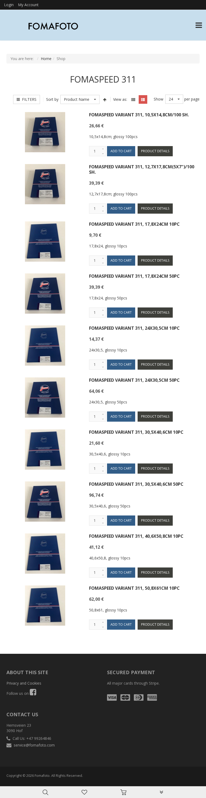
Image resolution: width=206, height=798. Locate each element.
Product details (155, 151)
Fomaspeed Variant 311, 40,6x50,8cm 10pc (136, 536)
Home (46, 58)
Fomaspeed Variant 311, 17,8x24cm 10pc (134, 224)
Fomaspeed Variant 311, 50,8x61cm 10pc (134, 588)
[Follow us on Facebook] (33, 693)
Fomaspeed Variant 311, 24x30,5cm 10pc (134, 328)
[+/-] (105, 99)
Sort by (52, 99)
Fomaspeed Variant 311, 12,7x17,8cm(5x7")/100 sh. (141, 169)
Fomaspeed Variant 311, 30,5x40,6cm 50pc (136, 484)
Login (9, 4)
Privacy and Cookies (23, 683)
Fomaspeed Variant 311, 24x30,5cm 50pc (134, 380)
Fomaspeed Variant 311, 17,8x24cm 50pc (134, 276)
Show (158, 99)
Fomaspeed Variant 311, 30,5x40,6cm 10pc (136, 432)
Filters (28, 99)
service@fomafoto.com (34, 745)
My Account (28, 4)
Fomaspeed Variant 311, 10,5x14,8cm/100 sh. (139, 115)
